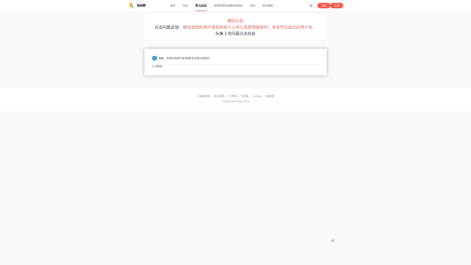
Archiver (257, 96)
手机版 (245, 96)
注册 (336, 5)
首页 (172, 5)
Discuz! (239, 101)
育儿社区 (201, 5)
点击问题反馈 (167, 27)
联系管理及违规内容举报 (228, 5)
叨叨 (252, 5)
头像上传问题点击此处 (235, 33)
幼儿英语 (219, 96)
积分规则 (268, 5)
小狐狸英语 (203, 96)
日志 (185, 5)
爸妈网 (270, 96)
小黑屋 (233, 96)
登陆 (323, 5)
